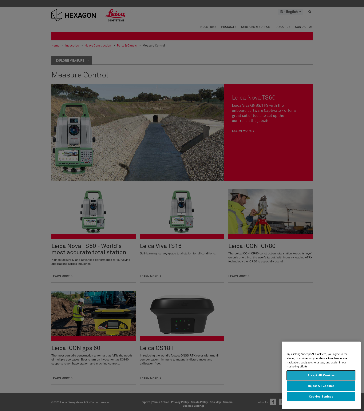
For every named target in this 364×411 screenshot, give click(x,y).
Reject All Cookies (321, 385)
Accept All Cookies (321, 375)
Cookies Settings (321, 396)
